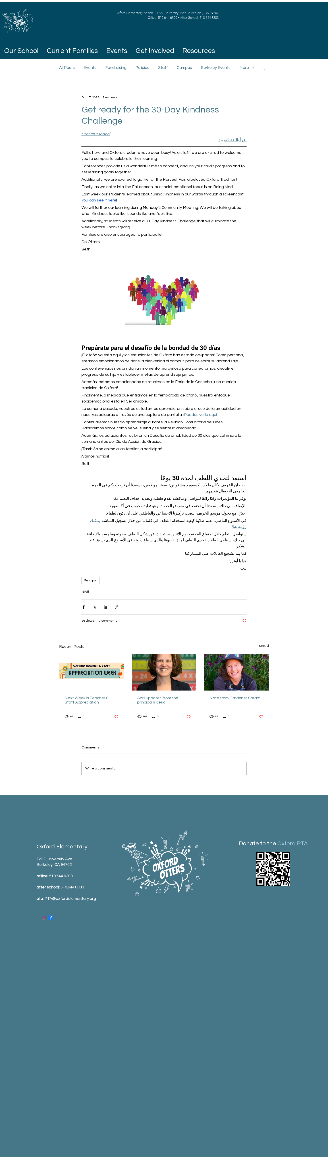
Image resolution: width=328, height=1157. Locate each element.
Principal (90, 580)
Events (90, 68)
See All (264, 645)
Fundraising (116, 68)
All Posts (67, 68)
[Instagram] (44, 917)
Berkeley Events (215, 68)
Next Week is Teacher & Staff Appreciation (87, 700)
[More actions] (244, 97)
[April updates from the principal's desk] (164, 672)
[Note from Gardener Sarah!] (236, 672)
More (244, 68)
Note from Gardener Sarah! (235, 698)
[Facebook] (50, 917)
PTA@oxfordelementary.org (70, 898)
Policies (142, 68)
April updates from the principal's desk (157, 700)
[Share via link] (116, 607)
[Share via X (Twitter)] (94, 607)
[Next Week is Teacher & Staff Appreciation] (91, 672)
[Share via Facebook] (83, 607)
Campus (184, 68)
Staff (163, 68)
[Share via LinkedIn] (105, 607)
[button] (72, 51)
